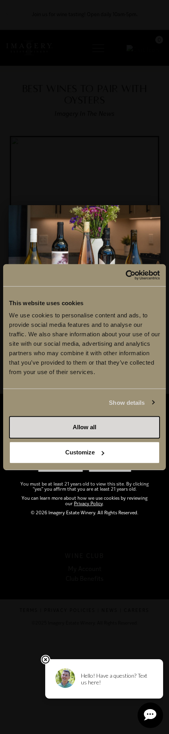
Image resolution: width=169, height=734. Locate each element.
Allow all (84, 427)
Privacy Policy (88, 503)
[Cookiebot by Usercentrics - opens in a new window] (125, 275)
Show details (127, 402)
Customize (80, 452)
